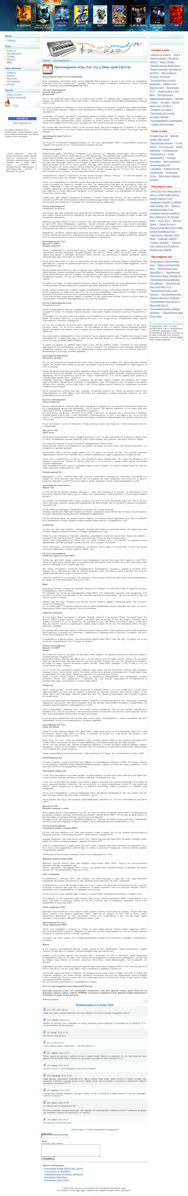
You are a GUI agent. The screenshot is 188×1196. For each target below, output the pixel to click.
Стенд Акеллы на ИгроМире (57, 1171)
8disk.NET (80, 1190)
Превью (11, 56)
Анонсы (11, 75)
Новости (11, 50)
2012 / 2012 (164, 220)
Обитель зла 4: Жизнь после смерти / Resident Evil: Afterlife (165, 246)
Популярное (13, 81)
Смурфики (155, 169)
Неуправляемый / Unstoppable (166, 120)
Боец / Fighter (167, 62)
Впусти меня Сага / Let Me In (165, 104)
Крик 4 (176, 54)
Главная (11, 40)
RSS (16, 105)
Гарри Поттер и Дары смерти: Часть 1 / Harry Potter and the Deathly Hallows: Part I (166, 195)
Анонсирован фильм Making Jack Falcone (63, 1168)
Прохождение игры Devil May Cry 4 (165, 285)
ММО (9, 62)
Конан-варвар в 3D (160, 165)
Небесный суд (157, 154)
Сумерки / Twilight (167, 239)
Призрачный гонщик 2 (161, 143)
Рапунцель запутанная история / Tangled (162, 115)
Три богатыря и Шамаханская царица (161, 97)
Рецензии (12, 78)
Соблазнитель (170, 150)
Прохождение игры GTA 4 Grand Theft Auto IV (165, 274)
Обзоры (11, 59)
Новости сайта (14, 94)
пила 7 (100, 25)
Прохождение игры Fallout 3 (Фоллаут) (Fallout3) (165, 296)
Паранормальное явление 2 (157, 26)
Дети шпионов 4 (171, 161)
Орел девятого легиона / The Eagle (163, 75)
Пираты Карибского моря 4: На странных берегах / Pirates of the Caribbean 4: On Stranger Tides (165, 213)
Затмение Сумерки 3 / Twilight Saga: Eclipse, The (165, 204)
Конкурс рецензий (16, 97)
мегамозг (81, 25)
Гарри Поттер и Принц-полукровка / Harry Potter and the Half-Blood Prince (166, 228)
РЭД (176, 25)
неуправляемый (24, 25)
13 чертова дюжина (138, 25)
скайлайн (62, 25)
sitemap (94, 1194)
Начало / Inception (159, 242)
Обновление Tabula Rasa (55, 1177)
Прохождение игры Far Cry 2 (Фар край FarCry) (165, 303)
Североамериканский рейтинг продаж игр (63, 1174)
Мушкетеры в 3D (159, 136)
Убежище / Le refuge (160, 109)
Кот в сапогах (166, 147)
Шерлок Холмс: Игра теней (164, 138)
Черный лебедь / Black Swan (165, 65)
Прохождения (14, 53)
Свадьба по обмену (160, 54)
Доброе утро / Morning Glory (163, 86)
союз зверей (119, 25)
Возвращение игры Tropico (56, 1180)
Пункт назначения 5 (162, 156)
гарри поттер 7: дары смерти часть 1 (42, 27)
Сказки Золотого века (162, 124)
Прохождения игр (61, 60)
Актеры (11, 84)
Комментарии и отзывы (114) (95, 1004)
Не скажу (165, 102)
